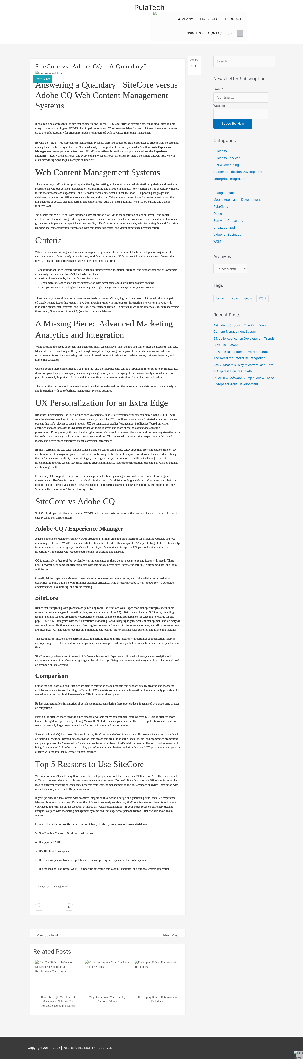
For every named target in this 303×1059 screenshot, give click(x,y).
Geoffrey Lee (42, 78)
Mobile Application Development (237, 200)
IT (214, 186)
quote (248, 298)
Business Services (226, 158)
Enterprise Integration (229, 179)
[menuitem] (185, 19)
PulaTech (149, 7)
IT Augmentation (225, 193)
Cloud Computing (226, 165)
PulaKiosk (220, 207)
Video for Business (227, 234)
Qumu (217, 214)
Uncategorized (59, 886)
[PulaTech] (155, 19)
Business (220, 151)
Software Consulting (228, 221)
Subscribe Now (233, 123)
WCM (217, 241)
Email (218, 89)
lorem (234, 298)
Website (219, 106)
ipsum (220, 298)
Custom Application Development (237, 172)
